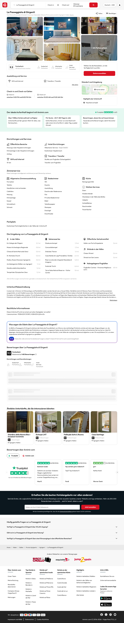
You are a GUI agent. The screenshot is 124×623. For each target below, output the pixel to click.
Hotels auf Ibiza (45, 597)
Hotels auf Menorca (46, 583)
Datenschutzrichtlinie (66, 511)
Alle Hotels (80, 595)
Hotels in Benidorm (29, 584)
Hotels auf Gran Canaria (45, 592)
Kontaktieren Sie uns (107, 576)
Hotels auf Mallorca (46, 579)
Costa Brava (61, 579)
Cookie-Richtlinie (43, 619)
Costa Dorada (62, 583)
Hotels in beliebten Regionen (86, 587)
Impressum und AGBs (15, 619)
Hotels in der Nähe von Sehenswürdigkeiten (84, 581)
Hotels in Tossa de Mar (31, 603)
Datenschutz (29, 619)
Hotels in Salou (31, 579)
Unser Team (12, 576)
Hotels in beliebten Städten (85, 576)
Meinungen (11, 597)
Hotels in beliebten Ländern (86, 591)
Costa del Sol (61, 587)
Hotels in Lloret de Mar (31, 596)
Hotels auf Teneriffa (46, 587)
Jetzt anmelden (90, 507)
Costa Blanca (61, 595)
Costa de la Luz (62, 591)
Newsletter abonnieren (12, 586)
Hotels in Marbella (29, 590)
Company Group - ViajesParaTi (14, 592)
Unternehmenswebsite (108, 580)
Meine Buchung (13, 580)
